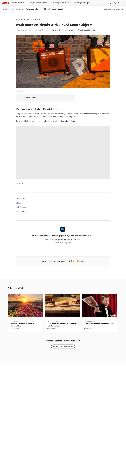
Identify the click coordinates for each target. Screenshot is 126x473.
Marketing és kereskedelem (61, 3)
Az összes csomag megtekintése (113, 9)
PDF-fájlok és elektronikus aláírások (38, 3)
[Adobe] (5, 2)
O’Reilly (18, 203)
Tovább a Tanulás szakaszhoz (63, 346)
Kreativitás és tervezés (18, 3)
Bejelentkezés (118, 3)
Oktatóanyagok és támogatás (82, 3)
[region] (25, 313)
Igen (72, 261)
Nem (81, 261)
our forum (72, 121)
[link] (13, 9)
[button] (109, 2)
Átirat (21, 183)
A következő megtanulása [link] (13, 9)
